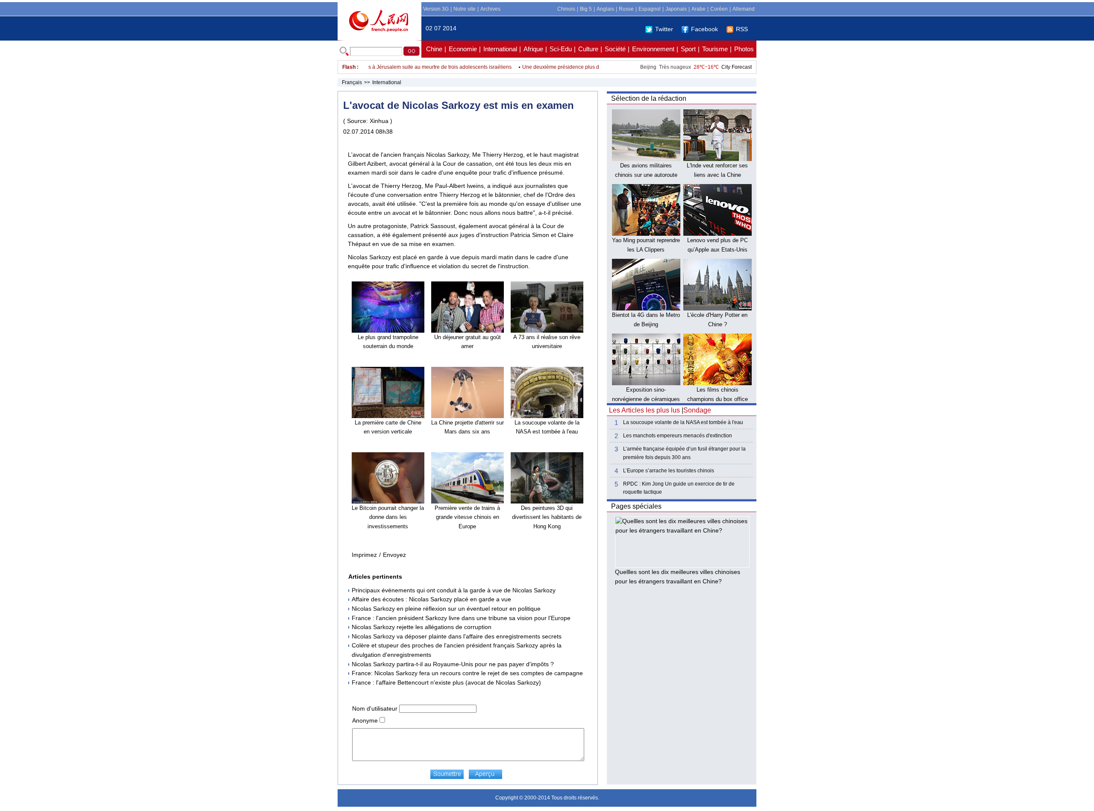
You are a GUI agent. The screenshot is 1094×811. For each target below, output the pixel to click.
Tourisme (715, 49)
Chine (434, 49)
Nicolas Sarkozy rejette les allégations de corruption (421, 627)
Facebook (704, 29)
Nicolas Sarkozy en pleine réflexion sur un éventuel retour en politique (446, 608)
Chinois (566, 9)
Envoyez (394, 554)
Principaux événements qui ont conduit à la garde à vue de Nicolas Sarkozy (454, 590)
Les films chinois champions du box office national (717, 398)
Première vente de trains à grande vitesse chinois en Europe (467, 517)
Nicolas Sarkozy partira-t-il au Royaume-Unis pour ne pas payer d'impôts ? (453, 664)
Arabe (698, 9)
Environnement (653, 49)
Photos (744, 49)
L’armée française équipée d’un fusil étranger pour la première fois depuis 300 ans (684, 453)
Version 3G (436, 9)
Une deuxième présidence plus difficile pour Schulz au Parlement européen (595, 67)
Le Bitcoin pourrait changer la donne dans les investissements (388, 517)
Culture (588, 49)
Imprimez (364, 554)
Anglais (605, 9)
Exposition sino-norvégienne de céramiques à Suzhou (646, 398)
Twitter (664, 29)
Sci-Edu (561, 49)
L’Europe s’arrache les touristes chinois (668, 471)
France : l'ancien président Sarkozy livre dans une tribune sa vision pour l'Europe (461, 618)
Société (615, 49)
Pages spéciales (636, 506)
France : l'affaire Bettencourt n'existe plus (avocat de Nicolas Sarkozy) (446, 682)
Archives (490, 9)
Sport (688, 49)
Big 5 (586, 9)
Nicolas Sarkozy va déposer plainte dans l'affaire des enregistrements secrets (457, 636)
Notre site (464, 9)
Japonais (676, 9)
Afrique (533, 49)
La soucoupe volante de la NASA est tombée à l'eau (683, 422)
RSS (742, 29)
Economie (463, 49)
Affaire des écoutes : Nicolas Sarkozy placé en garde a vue (431, 599)
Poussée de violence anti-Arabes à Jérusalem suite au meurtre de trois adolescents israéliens (388, 67)
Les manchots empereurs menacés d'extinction (677, 436)
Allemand (743, 9)
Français (352, 82)
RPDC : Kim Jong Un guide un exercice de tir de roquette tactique (679, 488)
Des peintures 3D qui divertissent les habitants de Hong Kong (547, 517)
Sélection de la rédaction (648, 98)
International (500, 49)
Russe (626, 9)
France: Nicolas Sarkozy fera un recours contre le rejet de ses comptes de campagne (467, 673)
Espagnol (649, 9)
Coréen (719, 9)
